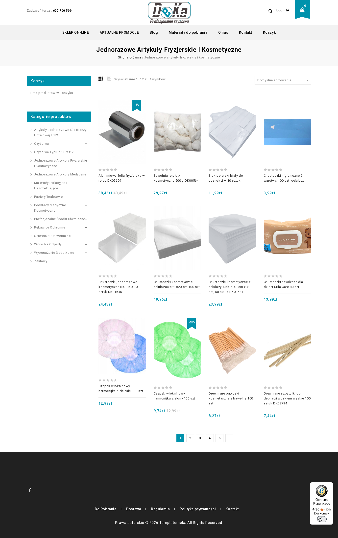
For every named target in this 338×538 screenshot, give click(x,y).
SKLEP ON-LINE (75, 32)
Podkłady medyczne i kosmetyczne (51, 207)
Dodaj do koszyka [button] (122, 121)
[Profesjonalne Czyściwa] (169, 12)
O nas (223, 32)
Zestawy (40, 261)
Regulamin (160, 509)
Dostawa (133, 509)
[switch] (322, 519)
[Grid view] (101, 79)
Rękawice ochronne (49, 227)
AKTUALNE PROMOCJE (119, 32)
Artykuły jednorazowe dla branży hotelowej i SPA (60, 132)
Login (281, 10)
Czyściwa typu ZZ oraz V (54, 152)
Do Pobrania (106, 509)
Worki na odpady (48, 244)
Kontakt (245, 32)
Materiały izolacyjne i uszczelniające (50, 185)
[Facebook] (30, 490)
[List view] (108, 79)
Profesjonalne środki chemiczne (59, 219)
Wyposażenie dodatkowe (54, 253)
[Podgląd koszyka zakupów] (303, 13)
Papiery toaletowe (48, 196)
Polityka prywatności (198, 509)
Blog (154, 32)
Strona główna (129, 57)
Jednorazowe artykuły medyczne (60, 174)
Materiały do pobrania (188, 32)
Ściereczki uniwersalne (52, 236)
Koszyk (269, 32)
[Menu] (330, 485)
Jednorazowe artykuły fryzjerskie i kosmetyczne (60, 163)
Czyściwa (41, 143)
